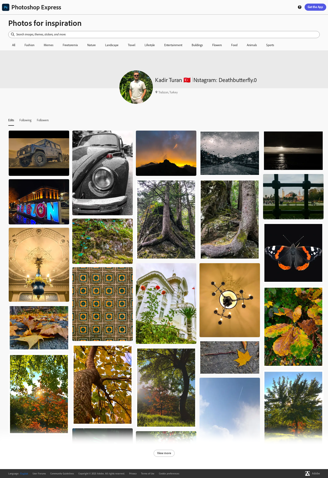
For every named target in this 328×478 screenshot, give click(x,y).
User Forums (39, 473)
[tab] (11, 120)
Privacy (133, 473)
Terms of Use (147, 473)
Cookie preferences (169, 473)
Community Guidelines (62, 473)
